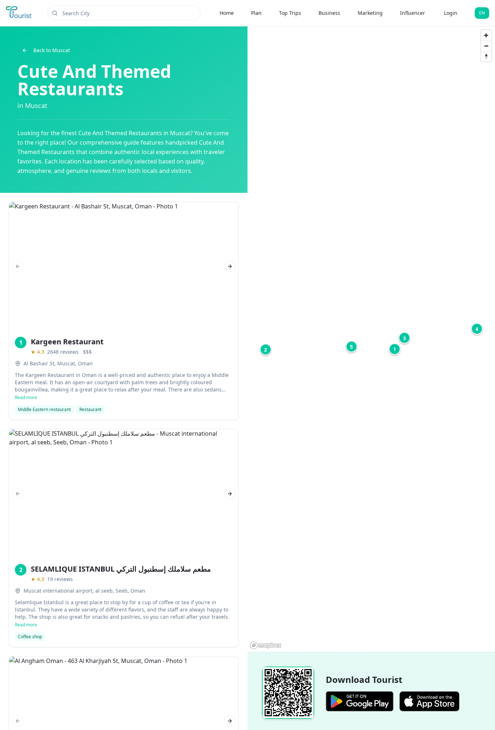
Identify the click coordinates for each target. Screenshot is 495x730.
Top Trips (290, 12)
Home (227, 12)
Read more (26, 398)
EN (482, 13)
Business (329, 12)
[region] (371, 339)
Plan (256, 12)
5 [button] (351, 346)
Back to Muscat (51, 50)
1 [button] (394, 349)
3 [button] (404, 337)
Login (450, 12)
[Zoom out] (486, 46)
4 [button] (476, 328)
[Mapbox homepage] (266, 645)
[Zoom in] (486, 35)
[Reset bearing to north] (486, 56)
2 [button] (265, 349)
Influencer (412, 12)
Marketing (370, 12)
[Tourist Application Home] (19, 13)
